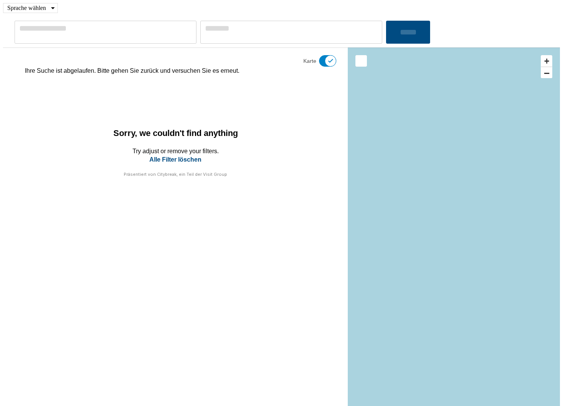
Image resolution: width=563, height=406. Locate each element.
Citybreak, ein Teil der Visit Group (192, 174)
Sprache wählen (26, 8)
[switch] (323, 61)
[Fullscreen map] (361, 61)
